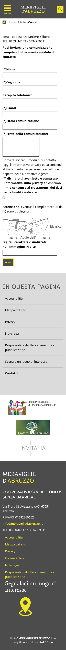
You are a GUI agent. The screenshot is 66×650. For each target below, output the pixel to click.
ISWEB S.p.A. (46, 642)
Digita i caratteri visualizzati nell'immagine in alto (24, 244)
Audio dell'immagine (35, 237)
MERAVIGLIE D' (33, 9)
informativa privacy (27, 165)
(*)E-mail (9, 108)
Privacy (10, 551)
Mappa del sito (15, 544)
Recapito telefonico (17, 95)
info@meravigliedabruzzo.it (23, 524)
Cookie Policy (14, 558)
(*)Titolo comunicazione (21, 121)
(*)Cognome (11, 82)
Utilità (22, 22)
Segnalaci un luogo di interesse (31, 586)
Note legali (12, 565)
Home (12, 22)
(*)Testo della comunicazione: (25, 134)
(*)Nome (9, 69)
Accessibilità (14, 537)
